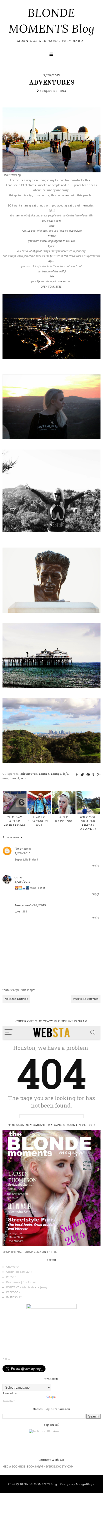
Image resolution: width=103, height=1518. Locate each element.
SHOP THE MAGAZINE (20, 1272)
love (5, 778)
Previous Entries (85, 999)
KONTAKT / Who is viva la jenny (26, 1287)
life (65, 773)
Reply (95, 865)
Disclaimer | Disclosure (21, 1282)
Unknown (22, 849)
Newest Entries (16, 999)
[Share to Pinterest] (88, 774)
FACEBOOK (13, 1292)
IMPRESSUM (14, 1297)
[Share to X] (82, 774)
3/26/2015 (22, 853)
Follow (6, 1359)
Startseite (12, 1267)
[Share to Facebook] (77, 774)
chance (44, 773)
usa (23, 778)
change (56, 773)
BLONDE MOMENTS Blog (39, 1484)
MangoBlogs (85, 1484)
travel (14, 778)
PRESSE (11, 1277)
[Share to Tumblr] (93, 774)
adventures (28, 773)
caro (18, 877)
